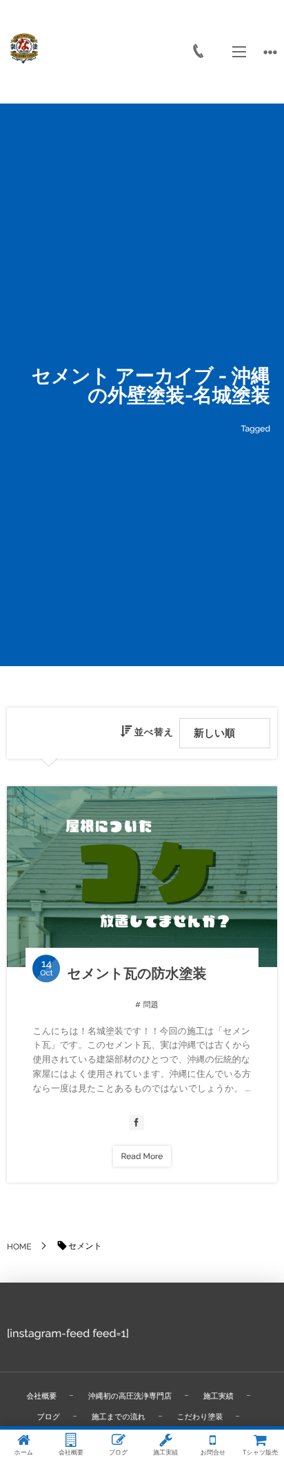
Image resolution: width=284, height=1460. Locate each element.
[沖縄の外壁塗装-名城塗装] (24, 48)
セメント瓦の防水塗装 (136, 973)
